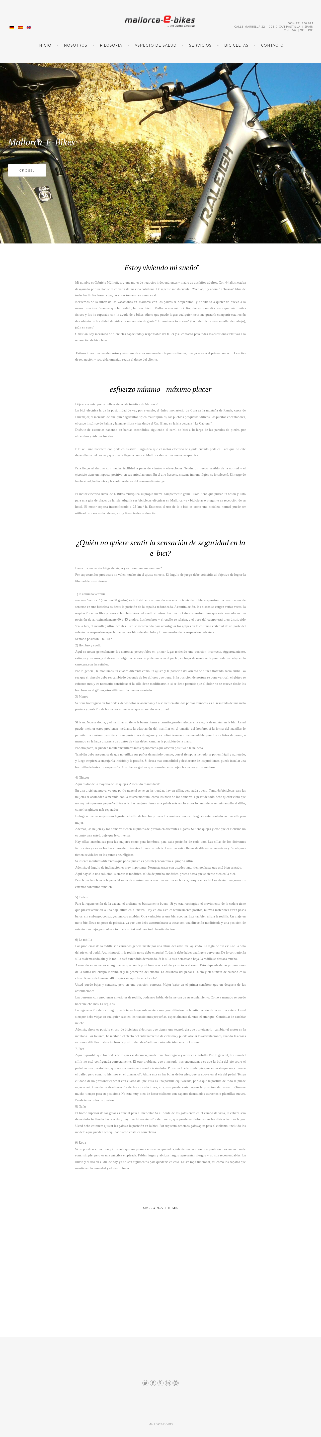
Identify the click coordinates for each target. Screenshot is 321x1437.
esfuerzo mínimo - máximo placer (160, 389)
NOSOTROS (75, 45)
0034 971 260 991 (300, 23)
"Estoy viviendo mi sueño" (160, 268)
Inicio (44, 45)
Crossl (27, 170)
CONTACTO (272, 45)
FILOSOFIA (111, 45)
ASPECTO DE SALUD (156, 45)
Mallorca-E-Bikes (41, 142)
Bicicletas (236, 45)
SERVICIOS (200, 45)
